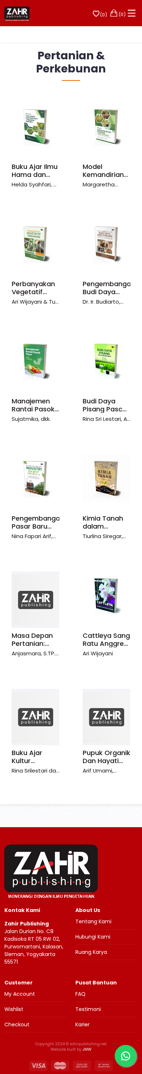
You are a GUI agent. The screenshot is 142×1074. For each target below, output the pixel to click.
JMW (87, 1049)
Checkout (16, 1024)
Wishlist (13, 1009)
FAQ (80, 994)
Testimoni (88, 1009)
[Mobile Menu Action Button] (132, 13)
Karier (82, 1024)
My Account (19, 994)
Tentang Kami (93, 921)
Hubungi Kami (92, 936)
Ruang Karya (91, 952)
